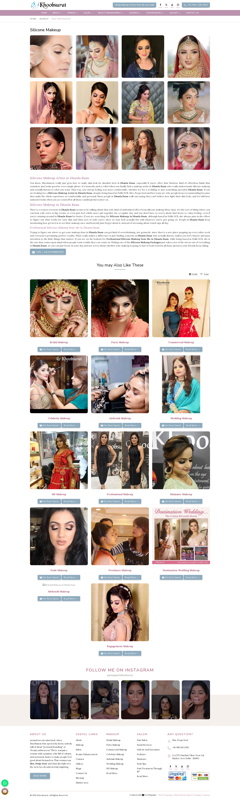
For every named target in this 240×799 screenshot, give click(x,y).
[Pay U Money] (200, 776)
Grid (194, 274)
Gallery (174, 13)
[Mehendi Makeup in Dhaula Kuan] (59, 584)
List (206, 274)
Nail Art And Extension (148, 749)
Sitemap (80, 778)
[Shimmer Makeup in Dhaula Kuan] (181, 460)
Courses (133, 13)
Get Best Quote (50, 349)
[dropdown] (61, 12)
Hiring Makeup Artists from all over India (134, 4)
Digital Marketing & (182, 795)
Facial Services (144, 745)
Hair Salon (142, 740)
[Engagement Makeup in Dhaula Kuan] (120, 612)
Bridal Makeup (113, 740)
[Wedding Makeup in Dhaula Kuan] (181, 384)
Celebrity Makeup (115, 754)
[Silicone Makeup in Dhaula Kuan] (51, 56)
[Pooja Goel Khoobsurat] (44, 699)
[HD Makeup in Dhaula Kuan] (59, 460)
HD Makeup (112, 768)
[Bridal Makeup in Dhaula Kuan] (59, 308)
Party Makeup (113, 745)
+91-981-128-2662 (197, 4)
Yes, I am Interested (50, 252)
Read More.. (112, 773)
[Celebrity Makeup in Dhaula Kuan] (59, 384)
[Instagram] (178, 4)
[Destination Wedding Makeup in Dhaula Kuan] (181, 536)
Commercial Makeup (116, 749)
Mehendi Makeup (59, 591)
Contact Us (192, 13)
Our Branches (153, 13)
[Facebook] (160, 4)
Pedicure (141, 754)
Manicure (141, 759)
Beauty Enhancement (109, 13)
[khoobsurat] (59, 5)
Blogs (78, 768)
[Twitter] (166, 4)
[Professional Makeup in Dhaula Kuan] (120, 460)
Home (44, 13)
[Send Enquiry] (4, 791)
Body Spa (141, 763)
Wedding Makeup (115, 763)
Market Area (82, 782)
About (55, 13)
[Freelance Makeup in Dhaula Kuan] (120, 536)
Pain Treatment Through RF (149, 770)
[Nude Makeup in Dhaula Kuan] (59, 536)
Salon (87, 13)
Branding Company (201, 795)
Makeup (71, 13)
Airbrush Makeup (114, 759)
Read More (70, 349)
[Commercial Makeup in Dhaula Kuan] (181, 308)
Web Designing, (165, 795)
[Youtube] (172, 4)
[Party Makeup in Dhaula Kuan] (120, 308)
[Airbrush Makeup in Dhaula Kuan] (120, 384)
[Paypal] (177, 776)
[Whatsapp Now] (4, 783)
